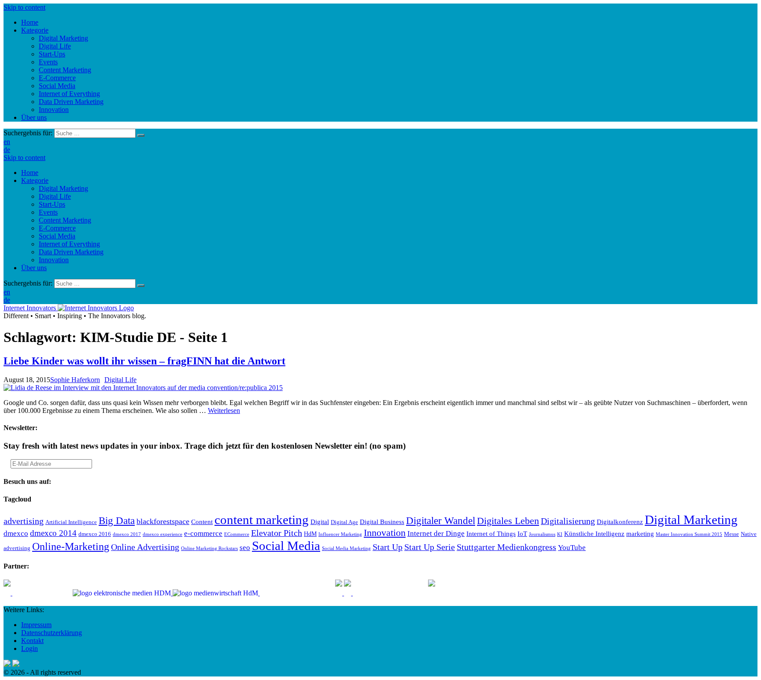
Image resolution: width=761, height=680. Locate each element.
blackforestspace (163, 521)
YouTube (572, 547)
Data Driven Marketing (71, 252)
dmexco (16, 533)
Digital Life (55, 196)
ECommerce (236, 534)
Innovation (54, 260)
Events (48, 212)
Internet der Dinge (436, 533)
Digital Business (382, 521)
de (7, 149)
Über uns (34, 267)
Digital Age (344, 522)
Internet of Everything (69, 244)
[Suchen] (140, 135)
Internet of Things (491, 533)
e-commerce (203, 533)
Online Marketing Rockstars (209, 548)
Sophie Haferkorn (75, 379)
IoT (522, 533)
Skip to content (24, 7)
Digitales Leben (508, 521)
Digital (319, 521)
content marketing (261, 520)
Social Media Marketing (346, 548)
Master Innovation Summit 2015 (689, 534)
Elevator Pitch (276, 533)
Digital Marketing (63, 188)
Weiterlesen (224, 410)
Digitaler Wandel (440, 520)
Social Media (57, 236)
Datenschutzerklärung (51, 632)
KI (559, 534)
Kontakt (32, 640)
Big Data (117, 520)
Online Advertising (145, 547)
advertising (24, 521)
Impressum (36, 624)
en (7, 141)
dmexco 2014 (53, 533)
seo (245, 547)
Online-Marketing (70, 546)
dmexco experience (162, 534)
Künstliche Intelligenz (594, 533)
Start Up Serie (429, 547)
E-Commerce (57, 228)
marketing (640, 533)
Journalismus (542, 534)
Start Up (388, 547)
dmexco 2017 (127, 534)
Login (29, 648)
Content (202, 521)
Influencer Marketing (340, 534)
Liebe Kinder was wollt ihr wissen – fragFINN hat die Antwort (144, 361)
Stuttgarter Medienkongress (506, 547)
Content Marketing (65, 220)
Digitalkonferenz (620, 521)
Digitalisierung (568, 521)
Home (29, 172)
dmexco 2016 (94, 534)
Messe (731, 534)
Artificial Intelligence (71, 522)
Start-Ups (52, 204)
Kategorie (34, 180)
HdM (310, 534)
